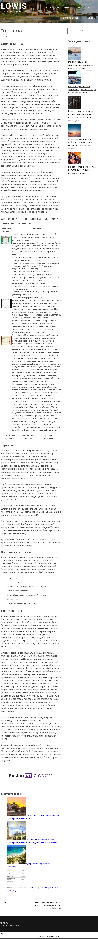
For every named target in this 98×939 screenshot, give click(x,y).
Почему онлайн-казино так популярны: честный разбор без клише (82, 169)
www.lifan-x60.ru (52, 936)
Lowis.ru (3, 925)
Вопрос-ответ (70, 18)
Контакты (4, 923)
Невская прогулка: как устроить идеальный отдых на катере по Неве (82, 89)
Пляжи (79, 7)
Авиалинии (89, 18)
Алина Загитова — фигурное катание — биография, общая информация (47, 905)
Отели (67, 7)
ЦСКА (3, 902)
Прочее (91, 7)
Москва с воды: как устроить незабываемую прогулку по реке (80, 64)
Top (2, 933)
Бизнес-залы (52, 7)
